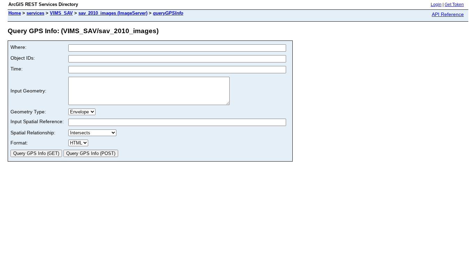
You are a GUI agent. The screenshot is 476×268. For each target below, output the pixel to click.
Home (14, 13)
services (35, 13)
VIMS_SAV (61, 13)
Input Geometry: (28, 91)
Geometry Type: (28, 111)
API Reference (448, 14)
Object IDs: (22, 58)
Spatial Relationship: (32, 132)
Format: (19, 143)
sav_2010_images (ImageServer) (112, 13)
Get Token (454, 4)
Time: (16, 69)
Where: (18, 47)
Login (436, 4)
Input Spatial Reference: (37, 121)
